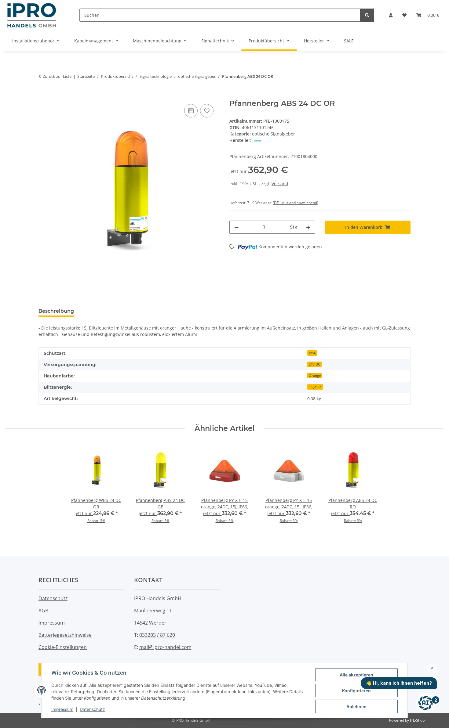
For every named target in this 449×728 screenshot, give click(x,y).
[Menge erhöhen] (308, 227)
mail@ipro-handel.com (165, 647)
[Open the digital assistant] (425, 703)
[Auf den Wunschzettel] (207, 110)
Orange (315, 375)
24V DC (314, 364)
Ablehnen (356, 706)
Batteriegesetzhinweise (65, 635)
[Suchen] (367, 15)
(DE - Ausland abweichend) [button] (295, 202)
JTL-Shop (417, 720)
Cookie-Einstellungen (62, 647)
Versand (280, 183)
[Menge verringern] (236, 227)
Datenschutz (92, 709)
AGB (43, 610)
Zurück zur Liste (57, 76)
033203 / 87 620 (157, 635)
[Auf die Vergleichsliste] (191, 110)
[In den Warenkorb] (43, 95)
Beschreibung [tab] (56, 311)
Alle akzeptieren (356, 674)
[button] (390, 15)
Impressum (62, 709)
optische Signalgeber (273, 134)
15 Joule (315, 387)
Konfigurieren (356, 690)
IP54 (312, 353)
